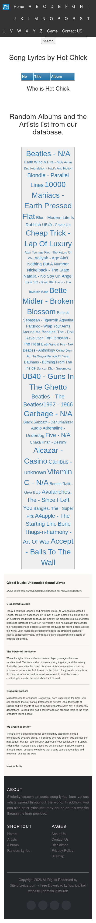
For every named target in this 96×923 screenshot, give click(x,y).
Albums (13, 844)
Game (52, 31)
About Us (58, 833)
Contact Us (60, 839)
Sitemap (57, 855)
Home (19, 6)
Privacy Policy (62, 850)
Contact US (72, 31)
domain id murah (55, 890)
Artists (12, 839)
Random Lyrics (18, 850)
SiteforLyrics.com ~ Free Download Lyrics (41, 885)
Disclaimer (59, 844)
